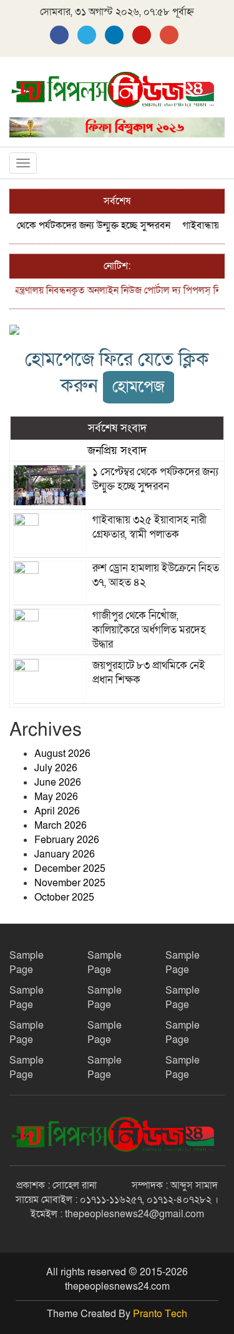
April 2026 (57, 811)
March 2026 (60, 826)
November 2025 (69, 883)
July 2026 (55, 768)
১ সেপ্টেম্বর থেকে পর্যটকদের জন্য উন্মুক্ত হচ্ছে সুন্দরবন (155, 479)
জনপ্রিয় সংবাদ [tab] (117, 450)
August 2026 (62, 754)
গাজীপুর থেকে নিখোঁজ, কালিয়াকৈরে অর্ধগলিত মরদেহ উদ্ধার (149, 629)
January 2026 (64, 854)
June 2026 (57, 782)
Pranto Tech (160, 1314)
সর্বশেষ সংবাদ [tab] (117, 427)
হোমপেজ (138, 387)
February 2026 (66, 840)
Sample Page (26, 963)
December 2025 (69, 869)
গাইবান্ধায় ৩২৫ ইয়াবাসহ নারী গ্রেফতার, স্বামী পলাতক (149, 527)
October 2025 (64, 897)
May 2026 (56, 797)
